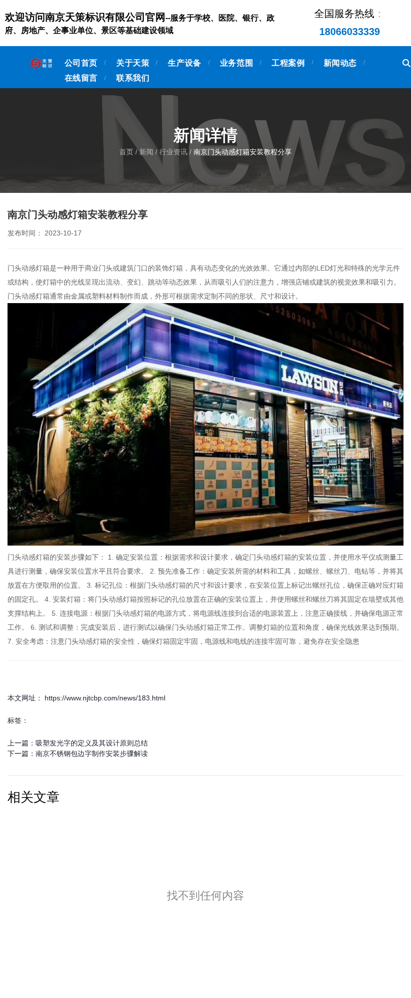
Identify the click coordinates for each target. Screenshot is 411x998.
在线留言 (81, 78)
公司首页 (81, 63)
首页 (127, 152)
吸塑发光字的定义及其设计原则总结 (92, 743)
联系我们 (132, 78)
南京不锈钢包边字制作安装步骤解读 (92, 754)
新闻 (146, 152)
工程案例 (288, 63)
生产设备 (184, 63)
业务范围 (236, 63)
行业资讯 (173, 152)
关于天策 (132, 63)
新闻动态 (340, 63)
